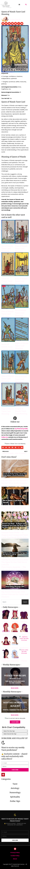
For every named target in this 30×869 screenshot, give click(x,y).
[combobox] (11, 601)
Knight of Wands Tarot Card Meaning (21, 411)
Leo (15, 634)
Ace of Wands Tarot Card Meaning (7, 248)
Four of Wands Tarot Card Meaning (21, 281)
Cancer (6, 634)
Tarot (15, 784)
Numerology (15, 792)
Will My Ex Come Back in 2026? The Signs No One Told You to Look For (14, 562)
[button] (19, 4)
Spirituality (15, 797)
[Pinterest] (3, 774)
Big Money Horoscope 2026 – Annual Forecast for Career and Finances (14, 594)
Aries (6, 621)
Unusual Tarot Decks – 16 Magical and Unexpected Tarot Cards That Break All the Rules (14, 535)
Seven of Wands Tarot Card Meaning (7, 346)
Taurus (15, 621)
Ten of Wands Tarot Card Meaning (21, 379)
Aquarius (15, 661)
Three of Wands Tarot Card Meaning (7, 281)
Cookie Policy (15, 856)
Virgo (24, 634)
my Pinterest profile (21, 429)
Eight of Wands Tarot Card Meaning (21, 345)
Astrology (15, 788)
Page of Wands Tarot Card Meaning (7, 411)
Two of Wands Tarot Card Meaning (21, 248)
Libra (6, 648)
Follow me (4, 437)
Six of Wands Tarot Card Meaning (20, 313)
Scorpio (15, 648)
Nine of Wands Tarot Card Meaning (7, 378)
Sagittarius (24, 648)
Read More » (15, 688)
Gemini (24, 621)
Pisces (24, 661)
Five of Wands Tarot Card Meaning (7, 314)
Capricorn (6, 661)
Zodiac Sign (15, 801)
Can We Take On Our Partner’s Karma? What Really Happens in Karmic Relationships (14, 483)
